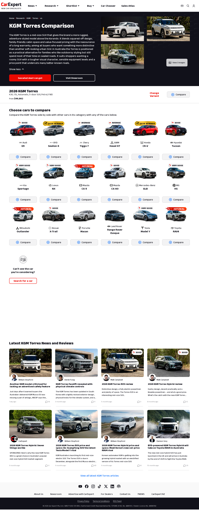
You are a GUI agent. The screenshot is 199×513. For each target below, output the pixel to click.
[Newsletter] (182, 6)
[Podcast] (118, 486)
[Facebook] (86, 486)
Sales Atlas (128, 5)
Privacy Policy (83, 501)
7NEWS (141, 494)
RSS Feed (117, 501)
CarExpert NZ (158, 494)
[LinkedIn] (112, 486)
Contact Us (125, 494)
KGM (28, 18)
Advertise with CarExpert (81, 494)
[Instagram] (93, 486)
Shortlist (71, 5)
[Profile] (194, 6)
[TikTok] (99, 486)
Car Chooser (108, 5)
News (31, 5)
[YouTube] (80, 486)
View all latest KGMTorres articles (99, 475)
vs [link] (41, 18)
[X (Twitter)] (106, 486)
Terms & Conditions (101, 501)
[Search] (188, 6)
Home (11, 18)
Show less (15, 69)
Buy (89, 5)
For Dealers (107, 494)
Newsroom (55, 494)
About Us (38, 494)
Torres (35, 18)
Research (50, 5)
